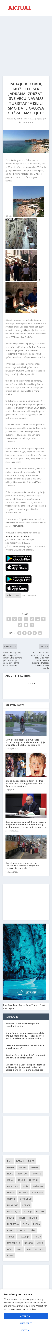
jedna (10, 1180)
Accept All (26, 1316)
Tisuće (10, 1236)
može (25, 1186)
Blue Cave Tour (10, 1005)
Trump (37, 1236)
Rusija (36, 1224)
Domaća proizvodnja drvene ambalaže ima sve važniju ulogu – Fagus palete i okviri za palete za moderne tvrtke (24, 1036)
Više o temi (13, 595)
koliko (21, 1180)
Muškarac (37, 1186)
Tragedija (23, 1236)
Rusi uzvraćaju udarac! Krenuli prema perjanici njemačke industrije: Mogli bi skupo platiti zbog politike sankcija (26, 824)
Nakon (11, 1192)
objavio (11, 1199)
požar (10, 1217)
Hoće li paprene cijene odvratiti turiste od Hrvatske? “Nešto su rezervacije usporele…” (22, 866)
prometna (13, 1224)
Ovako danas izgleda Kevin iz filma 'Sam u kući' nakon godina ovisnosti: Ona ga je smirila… (25, 783)
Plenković (12, 1205)
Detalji (20, 1161)
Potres (40, 1211)
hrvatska (22, 1173)
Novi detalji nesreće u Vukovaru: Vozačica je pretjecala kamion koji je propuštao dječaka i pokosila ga (25, 742)
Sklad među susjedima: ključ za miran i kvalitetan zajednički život (25, 1056)
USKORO (28, 1243)
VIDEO (19, 1249)
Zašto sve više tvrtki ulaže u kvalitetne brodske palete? (24, 1046)
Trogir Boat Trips (28, 1005)
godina (23, 1167)
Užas (9, 1249)
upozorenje (13, 1243)
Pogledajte (13, 1211)
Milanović (12, 1186)
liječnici (33, 1180)
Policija (28, 1211)
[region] (26, 1312)
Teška (32, 1230)
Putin (26, 1224)
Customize (26, 1323)
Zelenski (39, 1249)
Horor (34, 1167)
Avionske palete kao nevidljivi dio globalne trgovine (22, 1024)
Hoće (10, 1173)
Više (29, 1249)
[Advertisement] (26, 43)
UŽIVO (40, 1243)
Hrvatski (36, 1173)
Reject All (26, 1330)
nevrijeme (37, 1192)
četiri (10, 1255)
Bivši (9, 1161)
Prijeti (21, 1217)
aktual (19, 118)
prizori (33, 1217)
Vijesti (39, 118)
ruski (10, 1230)
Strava (21, 1230)
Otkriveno (26, 1199)
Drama (10, 1167)
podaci (26, 1205)
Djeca (31, 1161)
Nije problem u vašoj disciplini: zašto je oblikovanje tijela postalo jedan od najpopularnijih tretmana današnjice (25, 1067)
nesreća (23, 1192)
